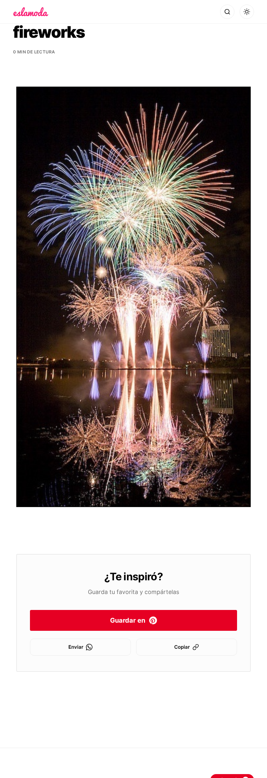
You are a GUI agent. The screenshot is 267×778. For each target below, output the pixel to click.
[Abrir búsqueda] (227, 12)
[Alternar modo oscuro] (247, 12)
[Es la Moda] (31, 12)
